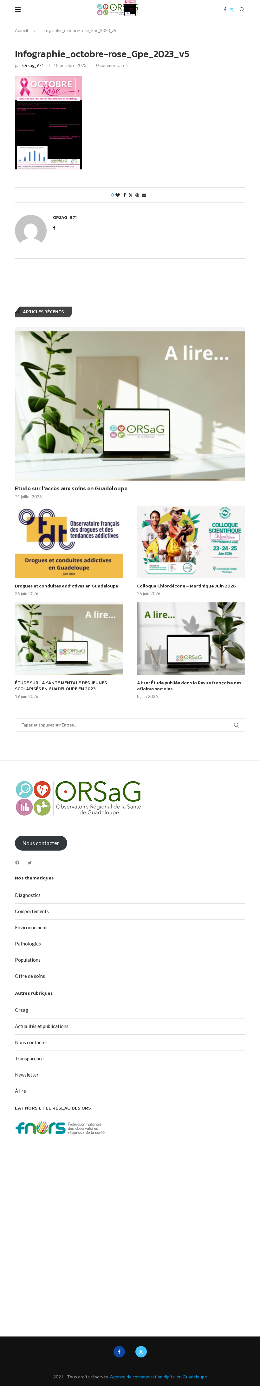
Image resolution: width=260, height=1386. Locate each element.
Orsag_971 (33, 65)
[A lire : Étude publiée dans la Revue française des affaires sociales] (191, 638)
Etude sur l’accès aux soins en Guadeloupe (71, 488)
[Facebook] (17, 862)
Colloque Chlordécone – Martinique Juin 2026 (186, 586)
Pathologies (28, 943)
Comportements (32, 911)
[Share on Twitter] (130, 195)
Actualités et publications (41, 1026)
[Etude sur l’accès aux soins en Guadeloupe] (130, 404)
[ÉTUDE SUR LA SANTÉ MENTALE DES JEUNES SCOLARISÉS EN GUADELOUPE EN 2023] (69, 638)
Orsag (21, 1010)
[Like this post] (117, 195)
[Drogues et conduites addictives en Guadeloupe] (69, 542)
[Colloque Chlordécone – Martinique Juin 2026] (191, 542)
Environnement (31, 927)
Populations (28, 960)
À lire (20, 1091)
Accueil (21, 30)
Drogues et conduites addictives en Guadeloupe (66, 586)
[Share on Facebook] (124, 195)
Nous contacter (31, 1042)
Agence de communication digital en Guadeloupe (158, 1376)
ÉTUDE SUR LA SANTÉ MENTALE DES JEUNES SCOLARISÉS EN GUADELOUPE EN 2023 (61, 686)
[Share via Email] (144, 195)
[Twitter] (29, 862)
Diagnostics (28, 895)
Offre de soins (30, 976)
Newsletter (27, 1075)
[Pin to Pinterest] (137, 195)
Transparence (29, 1058)
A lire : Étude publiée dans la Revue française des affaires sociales (189, 686)
